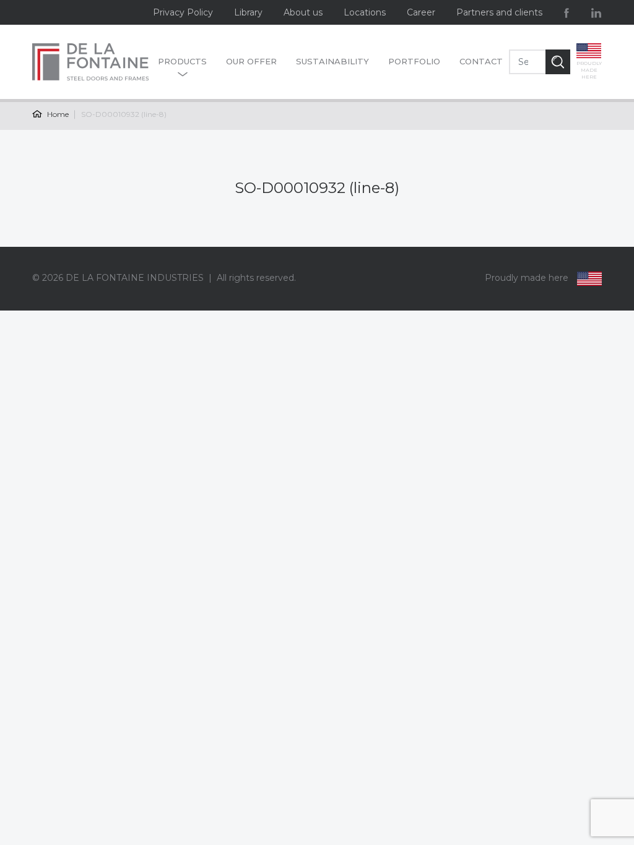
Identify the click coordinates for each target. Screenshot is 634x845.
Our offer (251, 61)
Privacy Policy (183, 12)
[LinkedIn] (596, 12)
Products (182, 61)
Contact (481, 61)
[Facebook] (566, 12)
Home (57, 114)
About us (303, 12)
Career (421, 12)
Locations (365, 12)
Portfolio (414, 61)
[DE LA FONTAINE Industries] (92, 61)
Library (248, 12)
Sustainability (332, 61)
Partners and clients (499, 12)
